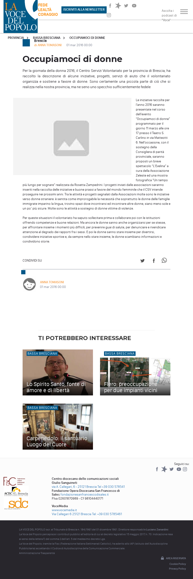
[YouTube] (179, 471)
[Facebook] (157, 471)
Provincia (16, 38)
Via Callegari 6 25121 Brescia (71, 514)
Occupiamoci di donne (87, 38)
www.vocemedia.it (64, 510)
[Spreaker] (164, 471)
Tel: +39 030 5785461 (107, 514)
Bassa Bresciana (46, 38)
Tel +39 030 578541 (111, 487)
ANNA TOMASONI (52, 282)
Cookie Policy (177, 564)
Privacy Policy (177, 568)
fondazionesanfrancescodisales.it (84, 495)
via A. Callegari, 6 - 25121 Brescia (74, 487)
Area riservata (176, 558)
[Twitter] (172, 471)
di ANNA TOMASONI (48, 45)
